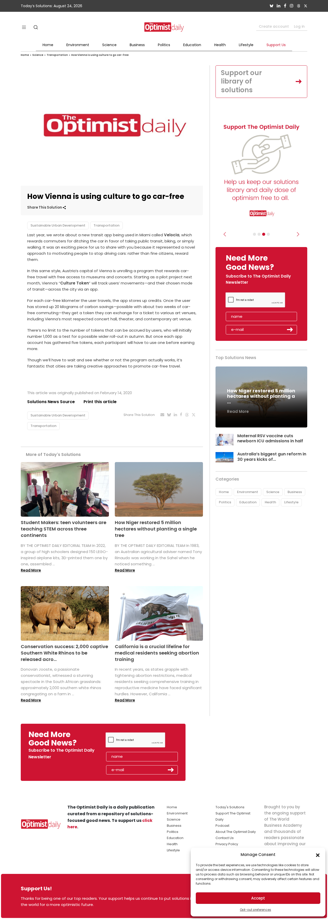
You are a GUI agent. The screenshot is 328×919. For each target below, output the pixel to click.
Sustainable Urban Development (57, 225)
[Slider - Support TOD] (263, 234)
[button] (317, 854)
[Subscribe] (254, 234)
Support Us (276, 44)
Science (109, 44)
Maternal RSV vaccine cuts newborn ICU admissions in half (270, 438)
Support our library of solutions (241, 81)
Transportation (57, 55)
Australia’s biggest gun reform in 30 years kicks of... (271, 456)
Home (48, 44)
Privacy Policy (227, 844)
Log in (299, 26)
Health (220, 44)
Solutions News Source (51, 402)
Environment (77, 44)
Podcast (222, 825)
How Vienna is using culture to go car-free (100, 55)
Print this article (100, 402)
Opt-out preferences (255, 909)
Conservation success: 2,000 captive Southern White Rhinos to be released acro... (64, 652)
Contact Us (225, 837)
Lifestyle (246, 44)
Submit (290, 329)
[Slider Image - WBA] (259, 234)
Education (192, 44)
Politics (164, 44)
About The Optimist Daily (236, 831)
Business (137, 44)
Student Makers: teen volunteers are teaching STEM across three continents (63, 528)
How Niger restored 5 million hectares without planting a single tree (156, 528)
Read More (31, 570)
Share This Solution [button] (45, 207)
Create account (274, 26)
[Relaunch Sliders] (268, 234)
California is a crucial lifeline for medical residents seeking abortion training (157, 652)
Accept (258, 898)
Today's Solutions (230, 807)
